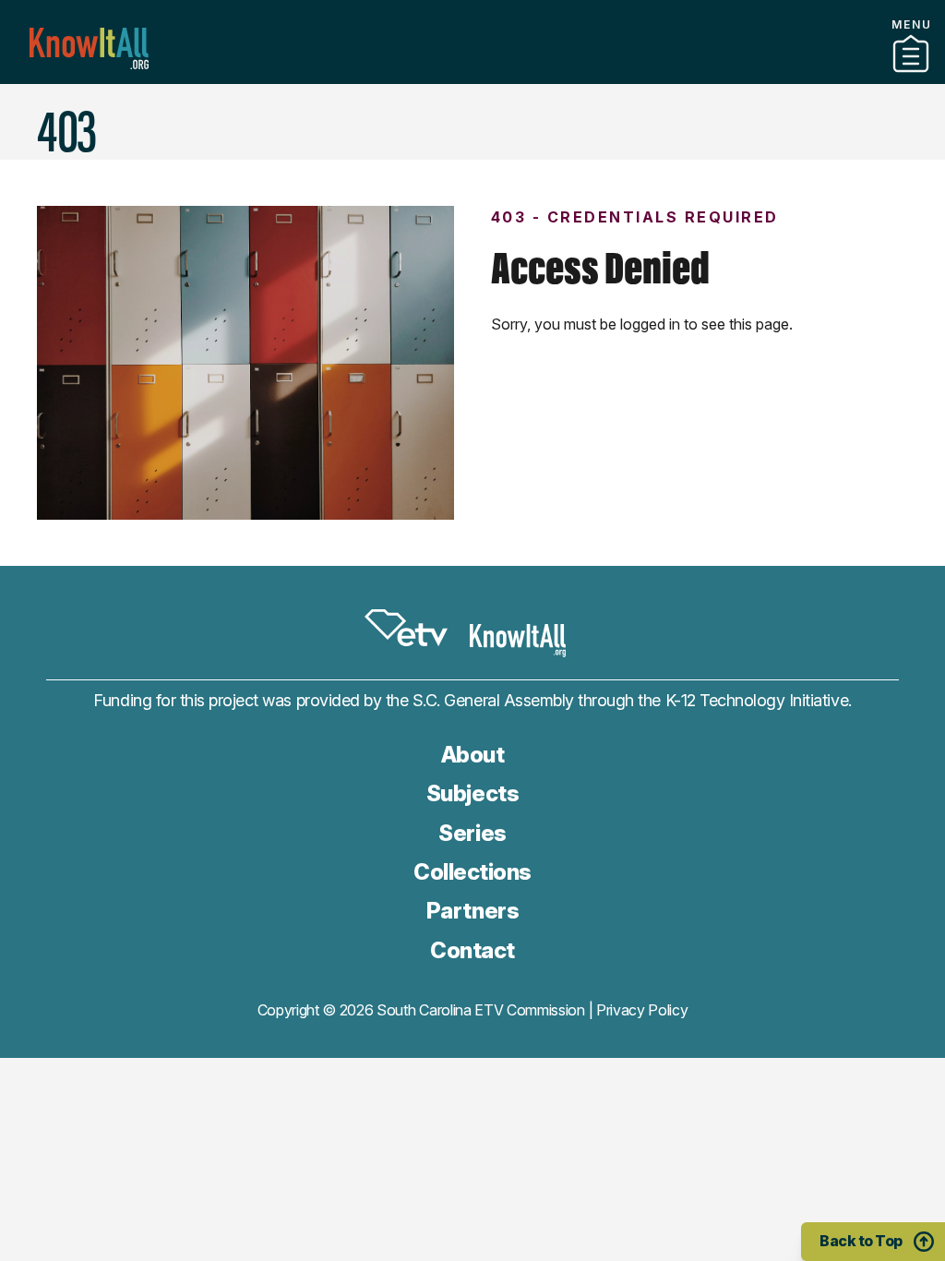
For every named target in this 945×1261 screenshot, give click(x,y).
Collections (472, 872)
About (473, 754)
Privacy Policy (642, 1010)
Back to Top (861, 1240)
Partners (472, 76)
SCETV (406, 627)
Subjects (472, 793)
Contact (472, 100)
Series (472, 833)
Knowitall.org (89, 48)
